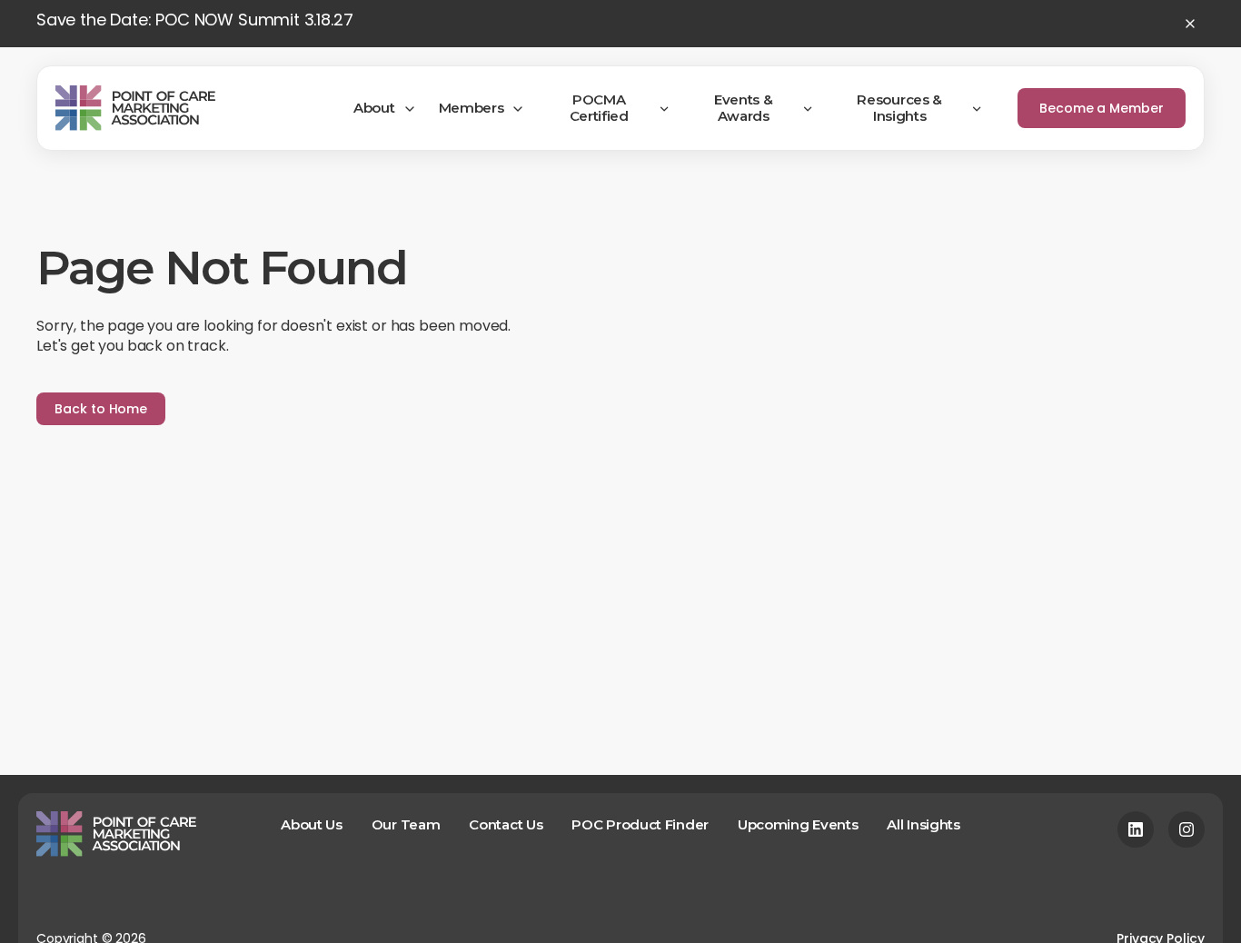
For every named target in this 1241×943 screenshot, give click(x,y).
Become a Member (1101, 108)
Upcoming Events (798, 824)
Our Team (406, 824)
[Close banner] (1190, 23)
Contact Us (505, 824)
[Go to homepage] (135, 108)
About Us (312, 824)
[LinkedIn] (1135, 829)
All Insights (923, 824)
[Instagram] (1186, 829)
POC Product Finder (640, 824)
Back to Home (101, 409)
